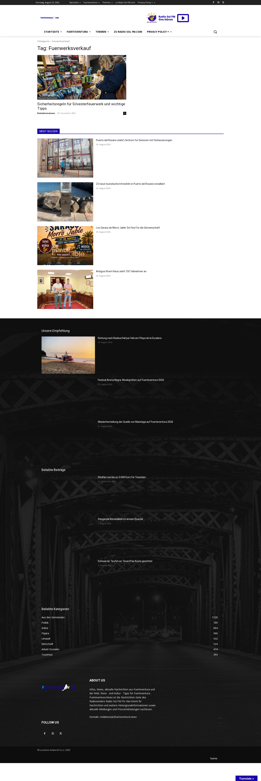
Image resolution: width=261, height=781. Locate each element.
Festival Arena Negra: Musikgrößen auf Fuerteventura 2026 (131, 380)
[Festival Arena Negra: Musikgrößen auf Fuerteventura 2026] (68, 397)
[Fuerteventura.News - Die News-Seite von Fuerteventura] (49, 18)
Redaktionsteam (46, 113)
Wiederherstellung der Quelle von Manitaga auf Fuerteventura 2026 (135, 421)
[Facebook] (213, 3)
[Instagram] (218, 3)
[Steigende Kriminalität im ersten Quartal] (68, 536)
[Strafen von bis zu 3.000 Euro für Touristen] (68, 494)
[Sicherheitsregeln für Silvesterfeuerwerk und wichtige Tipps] (81, 77)
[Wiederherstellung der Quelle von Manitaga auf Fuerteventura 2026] (68, 438)
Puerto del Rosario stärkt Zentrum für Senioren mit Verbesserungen (134, 140)
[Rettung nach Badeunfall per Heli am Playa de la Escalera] (68, 355)
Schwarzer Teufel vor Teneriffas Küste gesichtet (125, 561)
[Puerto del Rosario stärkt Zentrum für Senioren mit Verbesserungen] (65, 158)
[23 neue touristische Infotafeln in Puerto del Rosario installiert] (65, 201)
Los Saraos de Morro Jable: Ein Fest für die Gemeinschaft (128, 227)
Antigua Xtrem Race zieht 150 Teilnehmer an (121, 271)
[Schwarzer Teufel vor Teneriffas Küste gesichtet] (68, 578)
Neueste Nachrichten (48, 98)
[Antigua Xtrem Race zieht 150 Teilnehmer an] (65, 289)
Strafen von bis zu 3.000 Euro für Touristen (122, 477)
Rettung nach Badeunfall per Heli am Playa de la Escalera (130, 338)
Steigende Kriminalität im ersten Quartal (120, 519)
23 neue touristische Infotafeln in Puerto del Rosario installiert (130, 183)
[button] (215, 32)
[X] (223, 3)
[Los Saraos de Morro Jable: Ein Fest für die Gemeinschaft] (65, 245)
